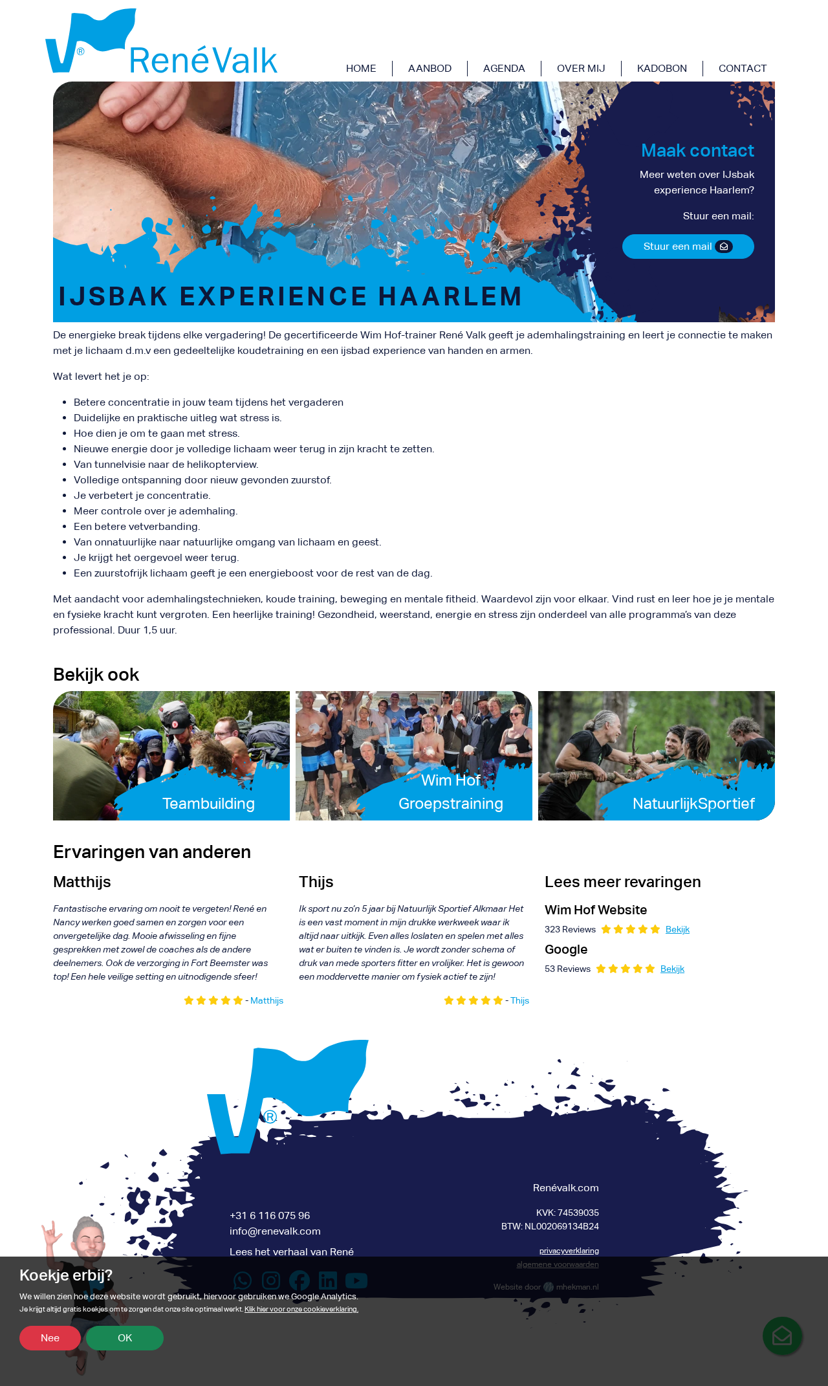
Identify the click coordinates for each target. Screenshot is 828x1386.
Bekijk (678, 929)
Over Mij (581, 68)
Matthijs (266, 1000)
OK (125, 1338)
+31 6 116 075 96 (270, 1215)
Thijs (519, 1000)
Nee (50, 1338)
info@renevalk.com (275, 1231)
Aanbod (430, 68)
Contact (743, 68)
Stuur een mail (679, 246)
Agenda (504, 68)
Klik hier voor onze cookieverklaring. (301, 1309)
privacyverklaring (569, 1250)
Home (361, 68)
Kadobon (662, 68)
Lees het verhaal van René (292, 1252)
